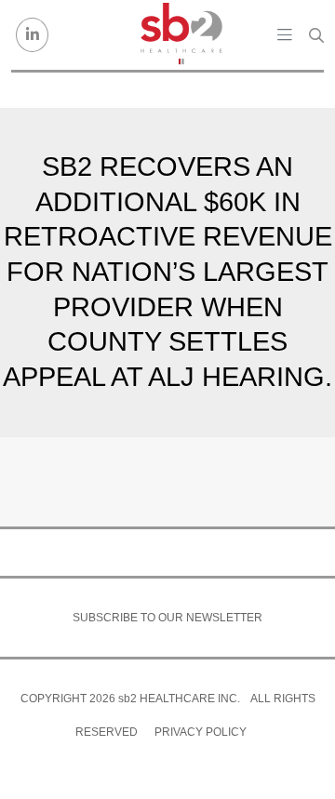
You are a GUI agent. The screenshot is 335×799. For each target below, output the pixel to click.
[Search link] (316, 35)
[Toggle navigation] (284, 34)
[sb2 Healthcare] (181, 35)
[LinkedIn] (32, 35)
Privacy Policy (200, 732)
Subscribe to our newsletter (167, 617)
